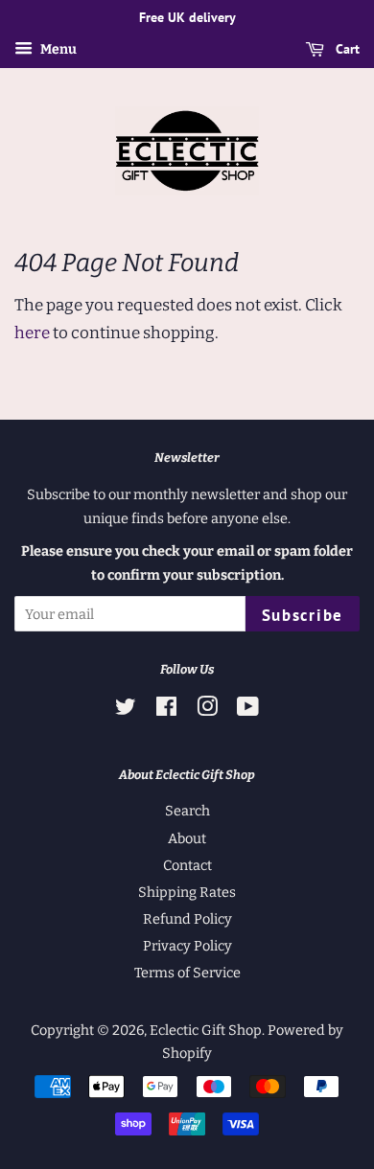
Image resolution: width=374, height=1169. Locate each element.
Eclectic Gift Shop (206, 1030)
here (32, 333)
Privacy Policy (187, 945)
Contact (187, 865)
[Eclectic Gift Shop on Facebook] (166, 710)
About (187, 838)
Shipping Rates (187, 892)
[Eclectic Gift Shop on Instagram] (207, 710)
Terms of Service (187, 972)
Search (187, 810)
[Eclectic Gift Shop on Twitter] (125, 710)
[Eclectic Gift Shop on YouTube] (248, 710)
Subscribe (302, 615)
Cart (346, 48)
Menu (57, 49)
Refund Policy (187, 919)
